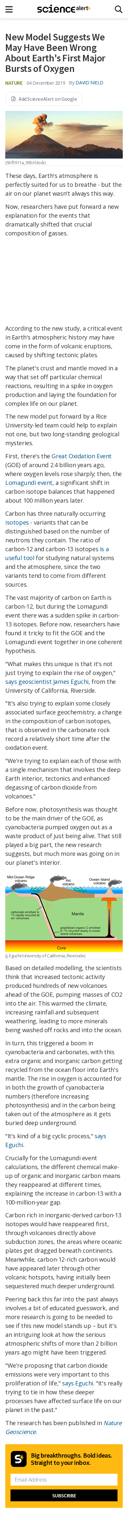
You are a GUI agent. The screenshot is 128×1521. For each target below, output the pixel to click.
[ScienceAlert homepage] (64, 9)
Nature (14, 82)
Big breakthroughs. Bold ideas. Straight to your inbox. (71, 1459)
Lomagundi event (29, 483)
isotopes (17, 522)
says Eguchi (77, 1383)
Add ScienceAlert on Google (48, 99)
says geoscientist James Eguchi (47, 681)
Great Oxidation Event (82, 456)
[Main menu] (11, 9)
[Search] (119, 9)
